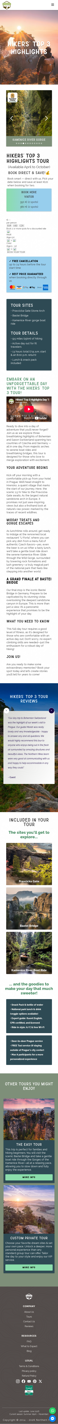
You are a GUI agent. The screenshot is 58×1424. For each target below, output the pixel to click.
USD (15, 226)
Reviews (29, 1326)
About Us (29, 1312)
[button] (52, 4)
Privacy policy (29, 1371)
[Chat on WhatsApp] (52, 1410)
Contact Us (29, 1321)
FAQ (29, 1341)
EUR (9, 226)
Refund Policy (29, 1376)
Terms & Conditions (29, 1366)
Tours (29, 1317)
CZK (22, 226)
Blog (29, 1351)
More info (29, 1177)
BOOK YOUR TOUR (16, 252)
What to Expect (29, 1346)
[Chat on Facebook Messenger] (52, 1418)
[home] (12, 5)
